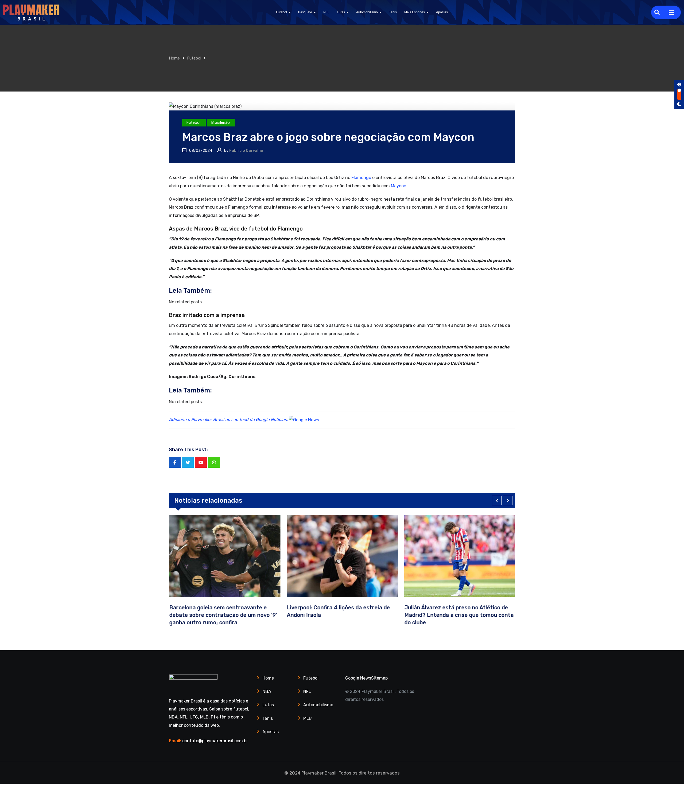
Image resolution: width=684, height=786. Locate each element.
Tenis (393, 12)
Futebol (281, 12)
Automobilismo (367, 12)
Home (174, 58)
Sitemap (379, 678)
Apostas (442, 12)
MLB (307, 718)
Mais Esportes (414, 12)
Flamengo (361, 177)
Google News (358, 678)
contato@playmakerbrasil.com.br (215, 740)
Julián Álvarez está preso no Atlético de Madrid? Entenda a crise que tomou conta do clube (458, 615)
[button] (497, 500)
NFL (326, 12)
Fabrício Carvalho (246, 150)
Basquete (305, 12)
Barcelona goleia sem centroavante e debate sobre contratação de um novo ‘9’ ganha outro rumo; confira (223, 615)
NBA (266, 691)
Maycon (398, 185)
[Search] (657, 12)
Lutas (341, 12)
